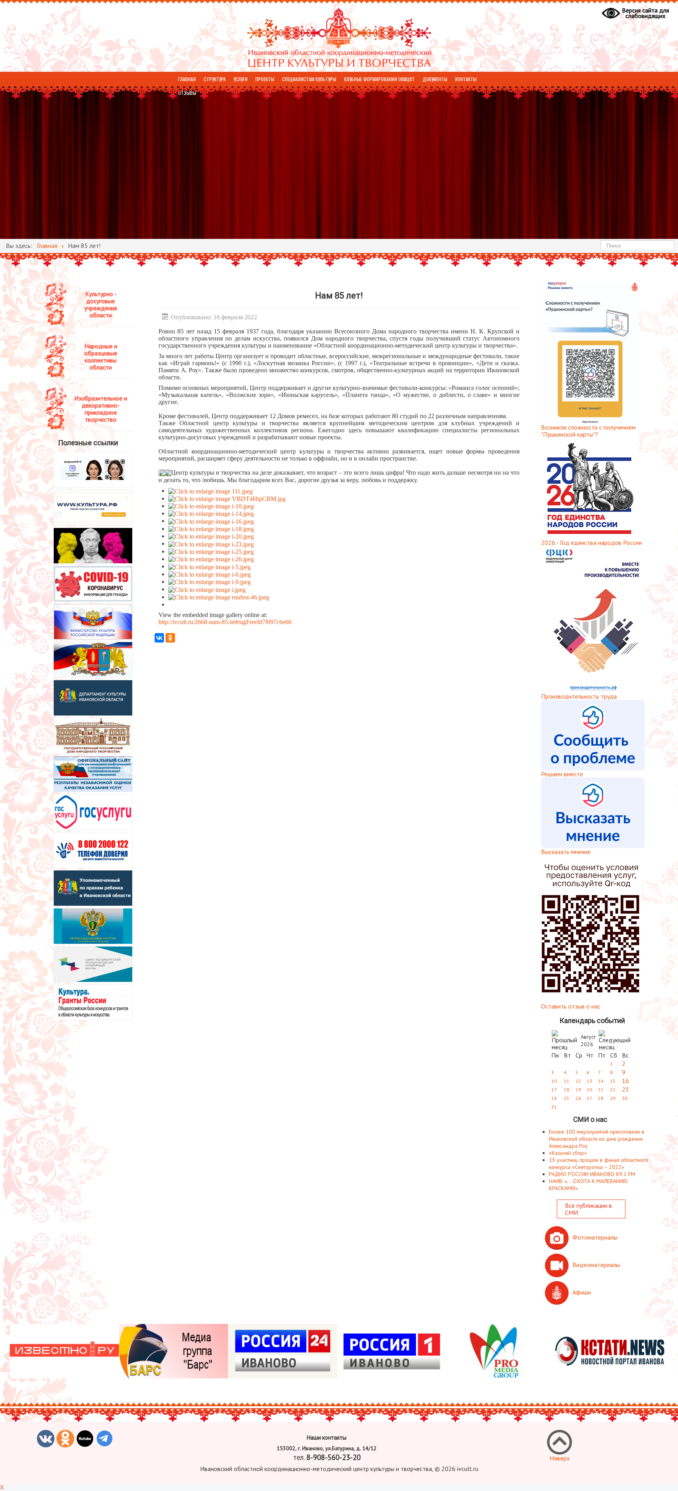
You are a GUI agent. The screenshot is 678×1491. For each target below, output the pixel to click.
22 (613, 1089)
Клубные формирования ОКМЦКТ (379, 79)
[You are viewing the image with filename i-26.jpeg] (211, 558)
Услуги (240, 79)
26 (578, 1098)
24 (554, 1098)
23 (625, 1089)
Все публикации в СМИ (588, 1209)
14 (600, 1081)
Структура (215, 79)
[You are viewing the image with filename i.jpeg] (207, 589)
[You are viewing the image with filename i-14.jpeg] (211, 513)
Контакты (466, 79)
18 (566, 1089)
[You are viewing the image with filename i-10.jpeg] (211, 505)
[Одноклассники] (170, 638)
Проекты (264, 79)
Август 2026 (588, 1040)
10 (554, 1081)
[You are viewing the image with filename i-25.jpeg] (211, 551)
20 (589, 1089)
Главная (187, 79)
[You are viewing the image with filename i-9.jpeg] (209, 581)
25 (566, 1098)
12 (578, 1081)
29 (613, 1098)
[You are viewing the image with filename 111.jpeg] (210, 490)
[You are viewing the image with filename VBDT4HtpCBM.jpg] (227, 498)
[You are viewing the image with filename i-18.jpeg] (211, 528)
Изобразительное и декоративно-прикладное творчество (100, 408)
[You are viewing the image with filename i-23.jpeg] (211, 543)
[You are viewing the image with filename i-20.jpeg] (211, 536)
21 (600, 1089)
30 (624, 1098)
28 (600, 1098)
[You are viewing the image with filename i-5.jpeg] (209, 566)
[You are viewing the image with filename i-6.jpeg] (209, 574)
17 (554, 1089)
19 (578, 1089)
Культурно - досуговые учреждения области (100, 304)
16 (625, 1081)
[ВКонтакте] (159, 638)
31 (554, 1107)
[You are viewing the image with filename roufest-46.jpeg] (218, 596)
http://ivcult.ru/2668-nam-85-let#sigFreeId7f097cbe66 (225, 622)
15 (613, 1081)
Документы (435, 79)
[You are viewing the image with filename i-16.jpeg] (211, 520)
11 (566, 1081)
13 (589, 1081)
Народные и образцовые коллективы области (100, 356)
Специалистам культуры (309, 79)
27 (589, 1098)
